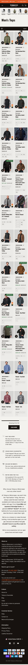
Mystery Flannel (19, 214)
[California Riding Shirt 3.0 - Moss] (7, 38)
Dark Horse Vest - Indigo (6, 250)
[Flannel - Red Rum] (7, 397)
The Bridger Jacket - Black (21, 148)
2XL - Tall (18, 222)
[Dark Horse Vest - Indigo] (7, 236)
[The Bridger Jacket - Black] (20, 134)
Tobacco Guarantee (7, 595)
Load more (14, 427)
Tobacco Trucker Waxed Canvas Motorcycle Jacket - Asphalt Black (20, 347)
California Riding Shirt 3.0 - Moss (6, 52)
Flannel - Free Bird (20, 377)
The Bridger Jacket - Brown (21, 250)
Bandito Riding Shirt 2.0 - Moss (7, 346)
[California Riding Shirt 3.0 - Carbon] (7, 134)
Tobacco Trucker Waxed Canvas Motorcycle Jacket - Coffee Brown (20, 181)
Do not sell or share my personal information (11, 604)
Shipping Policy (6, 628)
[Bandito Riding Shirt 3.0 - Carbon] (7, 102)
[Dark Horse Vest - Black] (7, 267)
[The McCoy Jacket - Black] (20, 102)
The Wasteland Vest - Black (21, 52)
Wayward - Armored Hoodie (7, 180)
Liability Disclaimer (7, 633)
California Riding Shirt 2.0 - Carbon (6, 84)
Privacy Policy (6, 631)
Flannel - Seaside (6, 380)
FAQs (3, 614)
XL (7, 58)
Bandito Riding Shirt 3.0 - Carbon (7, 116)
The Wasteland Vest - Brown (21, 84)
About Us (4, 592)
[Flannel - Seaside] (7, 367)
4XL (6, 60)
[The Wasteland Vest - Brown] (20, 70)
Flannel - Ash (19, 407)
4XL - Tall (18, 226)
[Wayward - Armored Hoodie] (7, 165)
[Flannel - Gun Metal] (20, 299)
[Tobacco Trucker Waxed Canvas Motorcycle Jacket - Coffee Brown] (20, 165)
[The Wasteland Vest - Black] (20, 38)
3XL (3, 60)
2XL (10, 58)
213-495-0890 (12, 570)
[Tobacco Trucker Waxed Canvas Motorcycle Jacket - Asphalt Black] (20, 331)
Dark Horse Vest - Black (6, 282)
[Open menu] (2, 5)
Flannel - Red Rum (6, 407)
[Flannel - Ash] (20, 397)
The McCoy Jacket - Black (20, 116)
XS (2, 186)
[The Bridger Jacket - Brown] (20, 236)
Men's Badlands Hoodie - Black (5, 314)
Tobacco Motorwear (16, 661)
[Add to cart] (2, 42)
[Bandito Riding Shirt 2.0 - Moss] (7, 331)
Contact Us (5, 616)
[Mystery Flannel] (20, 201)
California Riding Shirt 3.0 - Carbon (6, 148)
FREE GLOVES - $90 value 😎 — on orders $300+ (14, 1)
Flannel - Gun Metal (20, 313)
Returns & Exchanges (8, 619)
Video (3, 600)
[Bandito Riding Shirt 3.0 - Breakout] (7, 201)
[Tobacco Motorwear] (14, 5)
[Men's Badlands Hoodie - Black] (7, 299)
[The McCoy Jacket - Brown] (20, 267)
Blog (3, 598)
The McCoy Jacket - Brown (20, 282)
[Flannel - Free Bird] (20, 367)
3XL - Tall (18, 224)
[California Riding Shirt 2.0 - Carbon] (7, 70)
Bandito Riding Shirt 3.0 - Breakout (7, 215)
